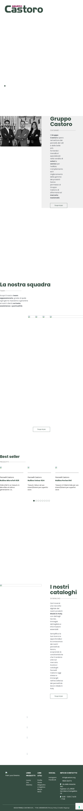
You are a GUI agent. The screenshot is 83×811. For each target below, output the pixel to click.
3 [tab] (8, 86)
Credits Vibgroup (63, 808)
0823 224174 (33, 727)
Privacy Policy (52, 808)
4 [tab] (10, 86)
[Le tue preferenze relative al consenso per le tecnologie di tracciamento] (79, 807)
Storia (40, 782)
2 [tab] (6, 86)
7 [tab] (47, 501)
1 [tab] (5, 86)
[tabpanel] (41, 65)
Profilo (40, 780)
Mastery (29, 785)
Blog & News (40, 790)
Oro (27, 782)
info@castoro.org (35, 717)
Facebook (52, 780)
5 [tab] (42, 501)
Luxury (28, 780)
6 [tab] (44, 501)
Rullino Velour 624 (36, 480)
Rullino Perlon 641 (63, 480)
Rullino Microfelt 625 (9, 480)
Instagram (53, 777)
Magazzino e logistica (41, 786)
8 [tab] (49, 501)
